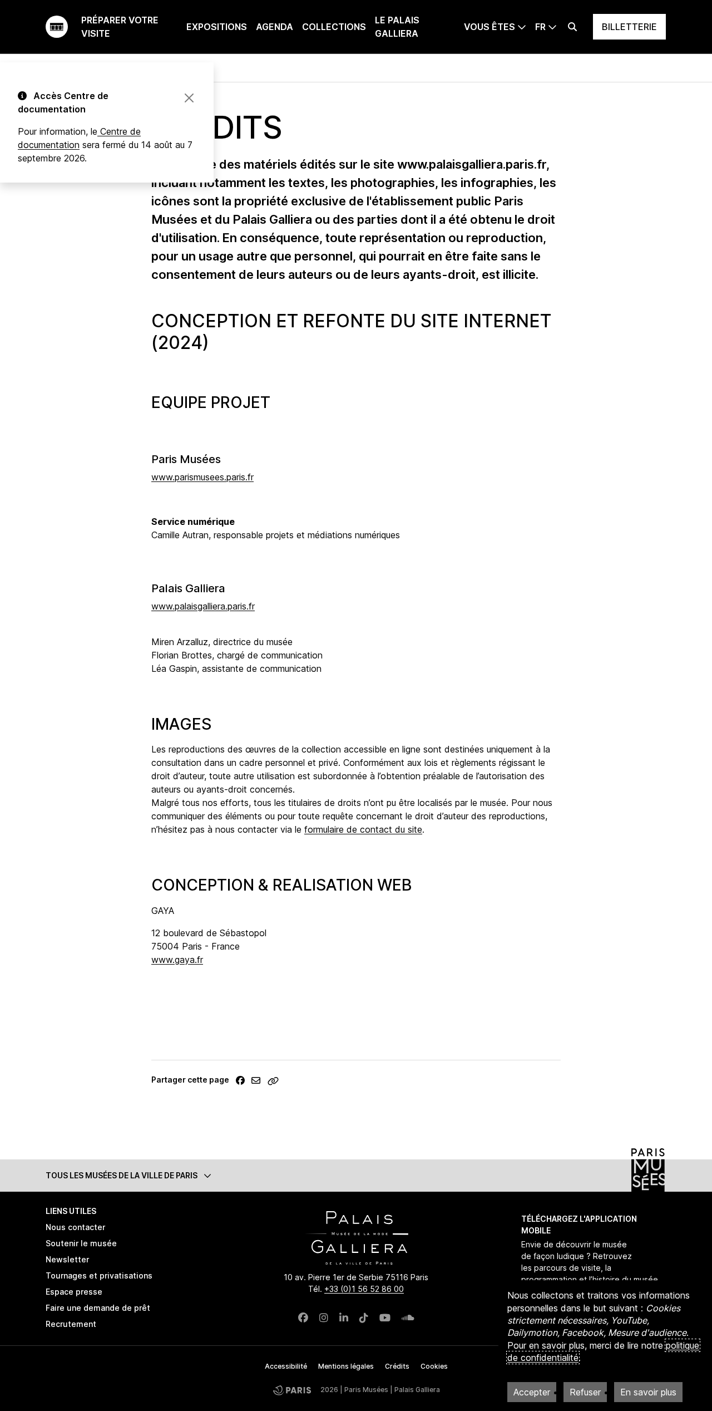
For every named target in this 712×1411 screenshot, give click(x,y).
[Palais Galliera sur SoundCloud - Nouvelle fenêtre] (408, 1318)
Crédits (397, 1366)
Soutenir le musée (81, 1243)
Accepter (531, 1392)
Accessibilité (286, 1366)
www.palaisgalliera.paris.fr (203, 606)
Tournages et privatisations (99, 1275)
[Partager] (240, 1080)
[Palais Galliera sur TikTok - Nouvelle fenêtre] (363, 1318)
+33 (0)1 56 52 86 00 (364, 1289)
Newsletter (67, 1259)
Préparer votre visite (120, 26)
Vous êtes (489, 26)
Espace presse (74, 1291)
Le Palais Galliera (397, 26)
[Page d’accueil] (57, 27)
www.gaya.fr (177, 959)
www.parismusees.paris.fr (202, 477)
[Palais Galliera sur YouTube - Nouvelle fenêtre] (384, 1318)
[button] (356, 1175)
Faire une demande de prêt (98, 1307)
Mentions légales (346, 1366)
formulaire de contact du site (363, 829)
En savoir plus (648, 1392)
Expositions (216, 26)
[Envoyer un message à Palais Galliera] (255, 1080)
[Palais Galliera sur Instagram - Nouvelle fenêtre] (323, 1318)
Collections (334, 26)
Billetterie (629, 26)
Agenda (274, 26)
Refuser (585, 1392)
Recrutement (71, 1324)
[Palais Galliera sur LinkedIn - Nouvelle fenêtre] (343, 1318)
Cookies (434, 1366)
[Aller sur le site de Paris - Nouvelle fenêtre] (292, 1390)
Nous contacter (75, 1227)
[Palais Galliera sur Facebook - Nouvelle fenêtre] (303, 1318)
